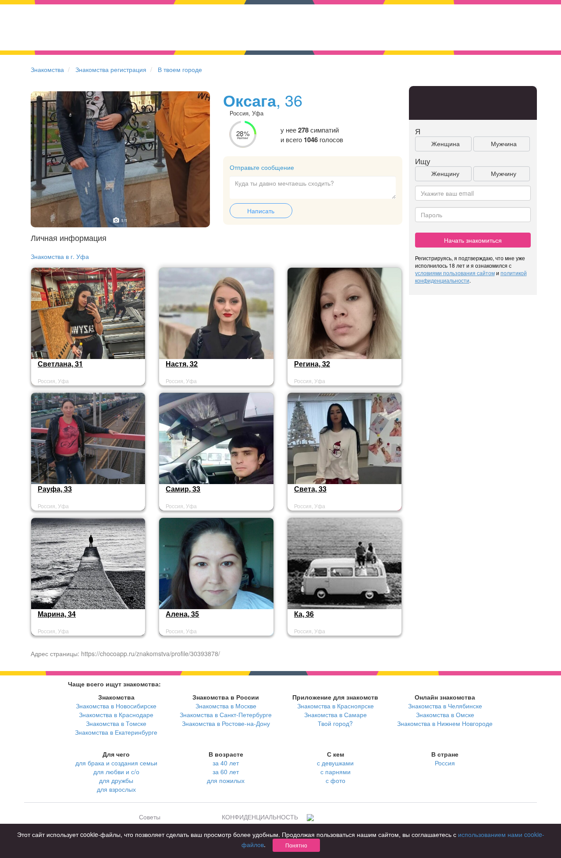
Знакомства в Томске (116, 723)
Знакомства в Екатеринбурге (116, 732)
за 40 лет (226, 762)
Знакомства (47, 69)
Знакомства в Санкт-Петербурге (226, 714)
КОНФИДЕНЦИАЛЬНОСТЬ (260, 816)
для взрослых (116, 789)
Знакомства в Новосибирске (116, 705)
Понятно (296, 845)
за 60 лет (226, 771)
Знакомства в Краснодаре (116, 714)
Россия (445, 762)
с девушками (335, 762)
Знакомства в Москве (225, 705)
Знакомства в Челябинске (445, 705)
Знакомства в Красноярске (335, 705)
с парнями (335, 771)
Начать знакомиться (473, 240)
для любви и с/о (116, 771)
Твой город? (335, 723)
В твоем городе (180, 69)
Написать (260, 210)
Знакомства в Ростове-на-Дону (226, 723)
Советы (149, 816)
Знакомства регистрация (110, 69)
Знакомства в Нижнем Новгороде (445, 723)
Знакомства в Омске (445, 714)
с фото (335, 780)
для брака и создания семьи (116, 762)
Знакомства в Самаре (335, 714)
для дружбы (116, 780)
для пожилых (226, 780)
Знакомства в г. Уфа (60, 256)
